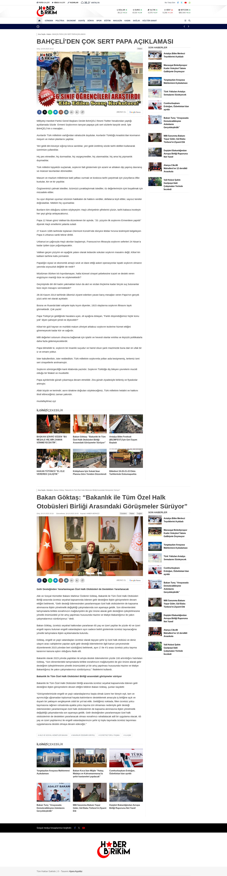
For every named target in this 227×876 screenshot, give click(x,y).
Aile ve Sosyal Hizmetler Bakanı (53, 735)
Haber (140, 49)
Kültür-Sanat (150, 21)
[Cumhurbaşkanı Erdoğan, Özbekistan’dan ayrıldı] (155, 109)
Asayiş (81, 21)
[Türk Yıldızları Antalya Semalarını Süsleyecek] (155, 97)
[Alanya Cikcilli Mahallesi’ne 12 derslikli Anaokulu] (155, 171)
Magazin (117, 21)
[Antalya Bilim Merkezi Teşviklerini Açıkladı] (155, 59)
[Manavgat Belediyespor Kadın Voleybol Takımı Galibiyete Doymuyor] (155, 71)
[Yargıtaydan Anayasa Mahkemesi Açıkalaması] (155, 85)
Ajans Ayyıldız (75, 871)
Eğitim (107, 21)
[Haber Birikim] (47, 16)
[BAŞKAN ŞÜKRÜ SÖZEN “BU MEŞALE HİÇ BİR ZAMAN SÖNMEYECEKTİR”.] (53, 423)
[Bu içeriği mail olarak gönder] (61, 112)
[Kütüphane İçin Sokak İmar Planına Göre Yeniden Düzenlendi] (90, 458)
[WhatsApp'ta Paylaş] (50, 112)
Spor (99, 21)
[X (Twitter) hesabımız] (181, 3)
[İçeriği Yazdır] (66, 112)
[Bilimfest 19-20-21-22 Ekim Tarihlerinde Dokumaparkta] (126, 458)
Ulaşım (128, 735)
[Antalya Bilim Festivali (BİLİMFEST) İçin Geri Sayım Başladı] (126, 423)
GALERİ (44, 3)
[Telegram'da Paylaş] (55, 112)
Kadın (127, 21)
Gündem (49, 21)
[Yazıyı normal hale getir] (82, 112)
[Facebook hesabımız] (178, 3)
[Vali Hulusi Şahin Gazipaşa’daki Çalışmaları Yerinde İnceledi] (155, 185)
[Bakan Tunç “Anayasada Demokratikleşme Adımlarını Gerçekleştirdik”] (155, 123)
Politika (60, 21)
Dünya (90, 21)
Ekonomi (71, 21)
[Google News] (135, 112)
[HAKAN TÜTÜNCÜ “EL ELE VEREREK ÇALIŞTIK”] (53, 458)
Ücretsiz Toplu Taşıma (110, 735)
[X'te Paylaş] (44, 112)
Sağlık (136, 21)
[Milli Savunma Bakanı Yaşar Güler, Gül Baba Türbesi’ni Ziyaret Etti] (155, 141)
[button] (39, 20)
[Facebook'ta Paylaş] (39, 112)
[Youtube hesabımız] (186, 3)
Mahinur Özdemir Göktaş (84, 735)
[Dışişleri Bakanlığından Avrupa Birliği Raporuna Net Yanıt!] (155, 156)
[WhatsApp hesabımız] (189, 3)
